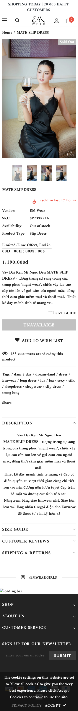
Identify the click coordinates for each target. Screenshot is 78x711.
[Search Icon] (17, 20)
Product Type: (14, 234)
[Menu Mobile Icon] (4, 20)
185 (13, 354)
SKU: (6, 218)
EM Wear (37, 210)
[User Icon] (56, 20)
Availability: (12, 226)
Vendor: (8, 211)
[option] (39, 98)
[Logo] (38, 20)
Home (7, 33)
